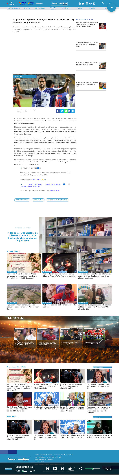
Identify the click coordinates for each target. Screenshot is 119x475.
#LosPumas (36, 179)
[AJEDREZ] (59, 303)
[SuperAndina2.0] (59, 5)
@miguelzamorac (35, 184)
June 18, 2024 (54, 190)
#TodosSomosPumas (52, 184)
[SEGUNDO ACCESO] (24, 303)
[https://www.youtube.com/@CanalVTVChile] (90, 5)
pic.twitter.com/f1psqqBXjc (30, 186)
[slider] (23, 471)
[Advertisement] (36, 53)
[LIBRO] (95, 303)
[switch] (71, 469)
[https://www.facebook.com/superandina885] (80, 5)
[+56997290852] (94, 5)
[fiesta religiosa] (24, 272)
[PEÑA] (59, 272)
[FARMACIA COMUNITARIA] (95, 272)
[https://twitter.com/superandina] (83, 5)
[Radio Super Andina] (103, 5)
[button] (22, 199)
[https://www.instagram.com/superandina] (87, 5)
